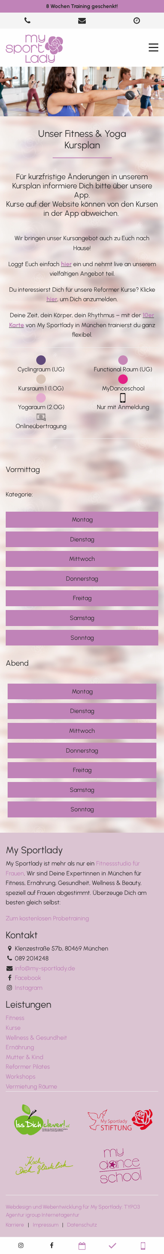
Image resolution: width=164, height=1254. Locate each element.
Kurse (13, 1027)
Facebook (28, 977)
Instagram (28, 987)
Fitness (15, 1017)
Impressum (45, 1225)
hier (66, 264)
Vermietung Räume (31, 1086)
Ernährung (20, 1047)
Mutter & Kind (24, 1057)
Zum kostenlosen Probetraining (47, 918)
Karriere (15, 1225)
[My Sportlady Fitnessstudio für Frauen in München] (34, 48)
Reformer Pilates (28, 1066)
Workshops (20, 1076)
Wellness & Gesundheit (36, 1037)
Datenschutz (82, 1225)
